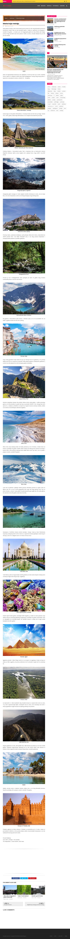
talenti (56, 106)
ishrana (57, 93)
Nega (49, 89)
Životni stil (53, 110)
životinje (61, 110)
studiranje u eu (51, 106)
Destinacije (54, 86)
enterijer (63, 91)
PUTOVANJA (55, 5)
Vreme (59, 89)
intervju (52, 93)
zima (65, 108)
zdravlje (60, 108)
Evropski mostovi (8, 904)
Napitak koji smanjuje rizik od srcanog (35, 904)
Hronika (63, 86)
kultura (57, 95)
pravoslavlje (50, 102)
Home (6, 18)
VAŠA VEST (60, 936)
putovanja (12, 18)
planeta (49, 99)
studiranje (64, 104)
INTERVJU (49, 5)
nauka (57, 97)
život (57, 110)
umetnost (61, 106)
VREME (66, 936)
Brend (49, 86)
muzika (53, 97)
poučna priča (59, 99)
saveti (59, 104)
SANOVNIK (62, 5)
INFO (55, 936)
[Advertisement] (24, 860)
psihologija (56, 102)
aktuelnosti (50, 91)
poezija (53, 99)
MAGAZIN (43, 5)
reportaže (54, 104)
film (48, 93)
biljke (55, 91)
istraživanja (50, 95)
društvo (58, 91)
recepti (49, 104)
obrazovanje (62, 97)
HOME (38, 5)
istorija (61, 93)
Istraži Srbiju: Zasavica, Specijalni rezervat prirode (23, 1)
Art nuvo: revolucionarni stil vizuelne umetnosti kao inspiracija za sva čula (55, 71)
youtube (49, 108)
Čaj (48, 110)
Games (59, 86)
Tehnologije (54, 89)
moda (49, 97)
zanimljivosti (55, 108)
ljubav (61, 95)
